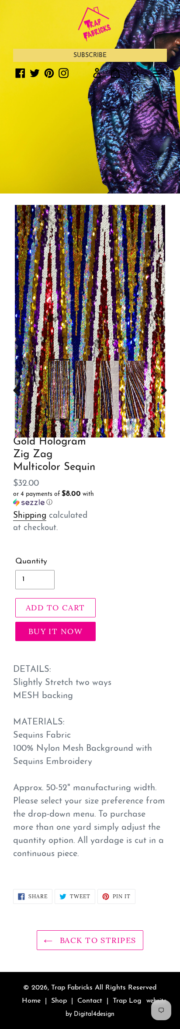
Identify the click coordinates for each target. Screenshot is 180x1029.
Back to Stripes (96, 940)
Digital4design (94, 1014)
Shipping (29, 516)
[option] (59, 390)
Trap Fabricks (72, 987)
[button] (55, 498)
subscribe (90, 55)
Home (31, 1000)
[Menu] (157, 73)
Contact (89, 1000)
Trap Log (127, 1000)
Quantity (31, 562)
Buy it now (55, 631)
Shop (59, 1000)
